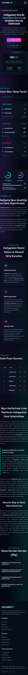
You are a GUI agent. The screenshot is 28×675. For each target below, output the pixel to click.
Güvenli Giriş (4, 627)
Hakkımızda (4, 637)
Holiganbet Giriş (5, 652)
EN (6, 671)
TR (3, 671)
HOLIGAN (7, 2)
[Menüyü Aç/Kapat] (25, 2)
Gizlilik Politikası (5, 642)
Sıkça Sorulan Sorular (7, 629)
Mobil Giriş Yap (5, 655)
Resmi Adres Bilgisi (6, 657)
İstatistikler (4, 624)
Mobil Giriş (15, 45)
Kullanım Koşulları (6, 639)
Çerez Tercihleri (5, 644)
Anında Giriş (15, 40)
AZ (9, 671)
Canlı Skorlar (5, 621)
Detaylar (24, 116)
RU (13, 671)
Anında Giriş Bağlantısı (7, 660)
